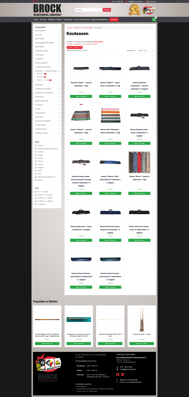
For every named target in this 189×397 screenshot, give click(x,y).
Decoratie (39, 117)
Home (36, 20)
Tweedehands (40, 125)
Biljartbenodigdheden (99, 20)
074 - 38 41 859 (117, 1)
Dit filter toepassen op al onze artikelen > (82, 44)
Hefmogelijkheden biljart (44, 43)
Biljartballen (39, 47)
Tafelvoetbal (40, 113)
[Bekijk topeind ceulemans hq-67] (110, 319)
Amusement (68, 20)
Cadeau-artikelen (41, 133)
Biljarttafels (39, 39)
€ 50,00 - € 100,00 (45, 195)
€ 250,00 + (42, 204)
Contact (114, 20)
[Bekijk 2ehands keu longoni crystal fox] (79, 319)
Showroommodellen (42, 121)
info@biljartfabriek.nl (135, 1)
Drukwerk (39, 105)
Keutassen (41, 77)
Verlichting (39, 97)
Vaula (40, 180)
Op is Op (38, 35)
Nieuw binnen (40, 31)
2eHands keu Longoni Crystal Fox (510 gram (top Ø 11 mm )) (79, 335)
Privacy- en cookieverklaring (130, 382)
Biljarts (59, 20)
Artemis (41, 145)
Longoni (41, 167)
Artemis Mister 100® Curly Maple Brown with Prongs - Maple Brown (47, 335)
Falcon (40, 161)
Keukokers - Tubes (44, 80)
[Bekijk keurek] (142, 319)
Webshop (51, 20)
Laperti (40, 164)
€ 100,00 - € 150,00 (45, 198)
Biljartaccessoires (41, 101)
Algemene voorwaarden (129, 380)
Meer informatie (81, 96)
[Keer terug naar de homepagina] (47, 10)
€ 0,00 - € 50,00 (73, 47)
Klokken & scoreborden (44, 93)
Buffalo (40, 152)
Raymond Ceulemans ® (46, 177)
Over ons (43, 20)
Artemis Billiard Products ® (48, 149)
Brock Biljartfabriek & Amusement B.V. (131, 358)
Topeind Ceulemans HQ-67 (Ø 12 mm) (110, 335)
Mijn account (151, 1)
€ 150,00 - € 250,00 (45, 201)
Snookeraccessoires (42, 67)
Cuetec (40, 158)
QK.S (39, 174)
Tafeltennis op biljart (43, 89)
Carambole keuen (42, 51)
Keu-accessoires (41, 63)
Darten (38, 109)
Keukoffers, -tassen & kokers (46, 71)
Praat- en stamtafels (82, 20)
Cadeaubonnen (41, 129)
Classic (40, 155)
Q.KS (39, 171)
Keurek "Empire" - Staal (141, 334)
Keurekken (39, 85)
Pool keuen (39, 55)
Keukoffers (41, 73)
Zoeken (107, 10)
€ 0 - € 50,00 (43, 192)
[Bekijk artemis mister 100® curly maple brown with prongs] (47, 319)
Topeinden (39, 59)
